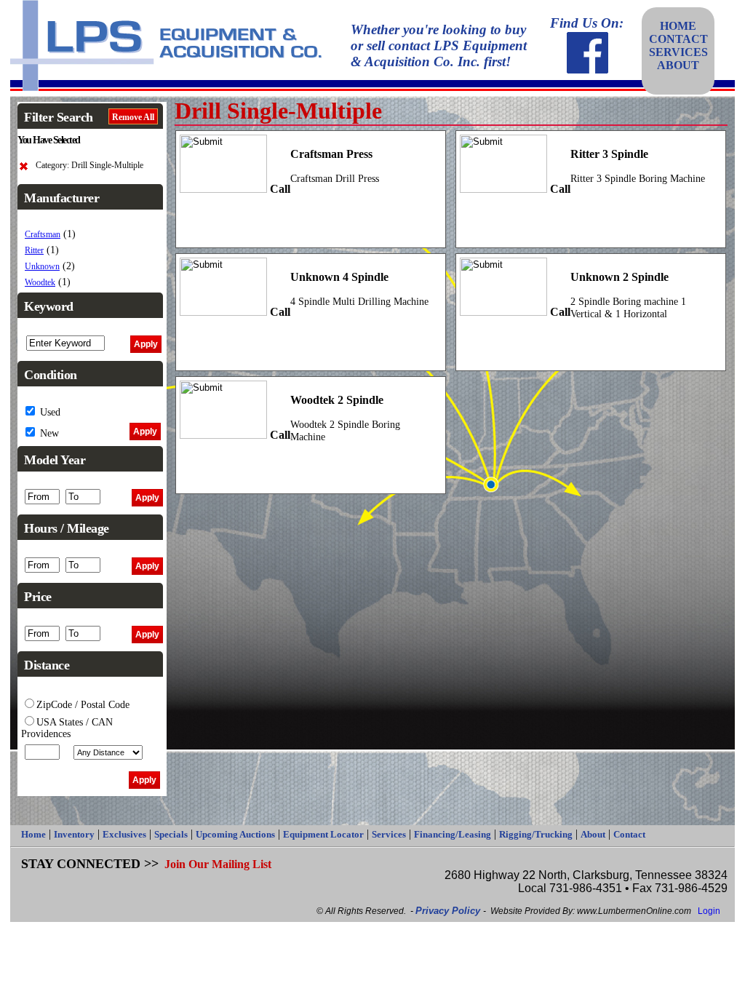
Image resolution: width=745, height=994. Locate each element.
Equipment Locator (323, 834)
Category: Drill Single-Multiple (89, 165)
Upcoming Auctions (235, 834)
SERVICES (678, 52)
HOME (678, 26)
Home (33, 834)
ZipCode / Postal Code (83, 704)
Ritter (34, 250)
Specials (171, 834)
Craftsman (42, 234)
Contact (629, 834)
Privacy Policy (449, 910)
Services (389, 834)
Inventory (74, 834)
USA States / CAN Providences (67, 728)
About (593, 834)
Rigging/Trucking (536, 834)
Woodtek (40, 282)
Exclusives (124, 834)
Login (709, 911)
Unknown (42, 266)
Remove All (133, 117)
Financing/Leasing (452, 834)
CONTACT (678, 39)
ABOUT (678, 65)
